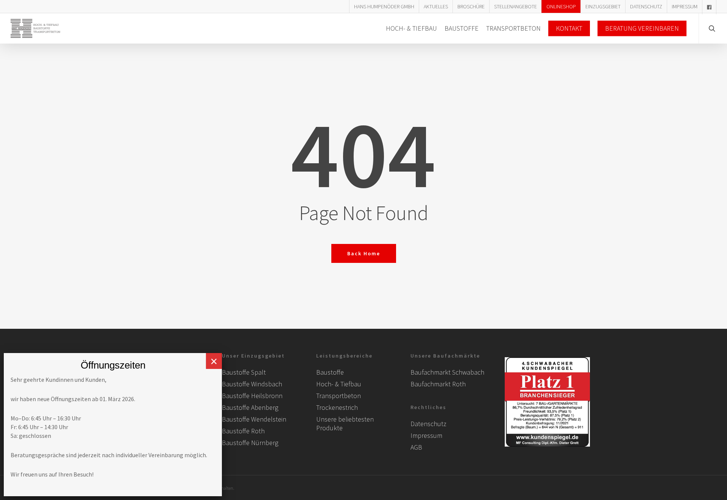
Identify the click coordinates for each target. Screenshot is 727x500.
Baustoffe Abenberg (250, 407)
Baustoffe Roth (243, 431)
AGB (416, 447)
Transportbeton (338, 395)
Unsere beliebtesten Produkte (345, 423)
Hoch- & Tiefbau (338, 384)
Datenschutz (428, 423)
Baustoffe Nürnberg (250, 442)
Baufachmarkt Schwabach (447, 372)
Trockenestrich (337, 407)
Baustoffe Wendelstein (254, 419)
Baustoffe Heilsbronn (252, 395)
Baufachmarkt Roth (438, 384)
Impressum (426, 435)
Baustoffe (330, 372)
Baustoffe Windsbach (252, 384)
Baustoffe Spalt (244, 372)
